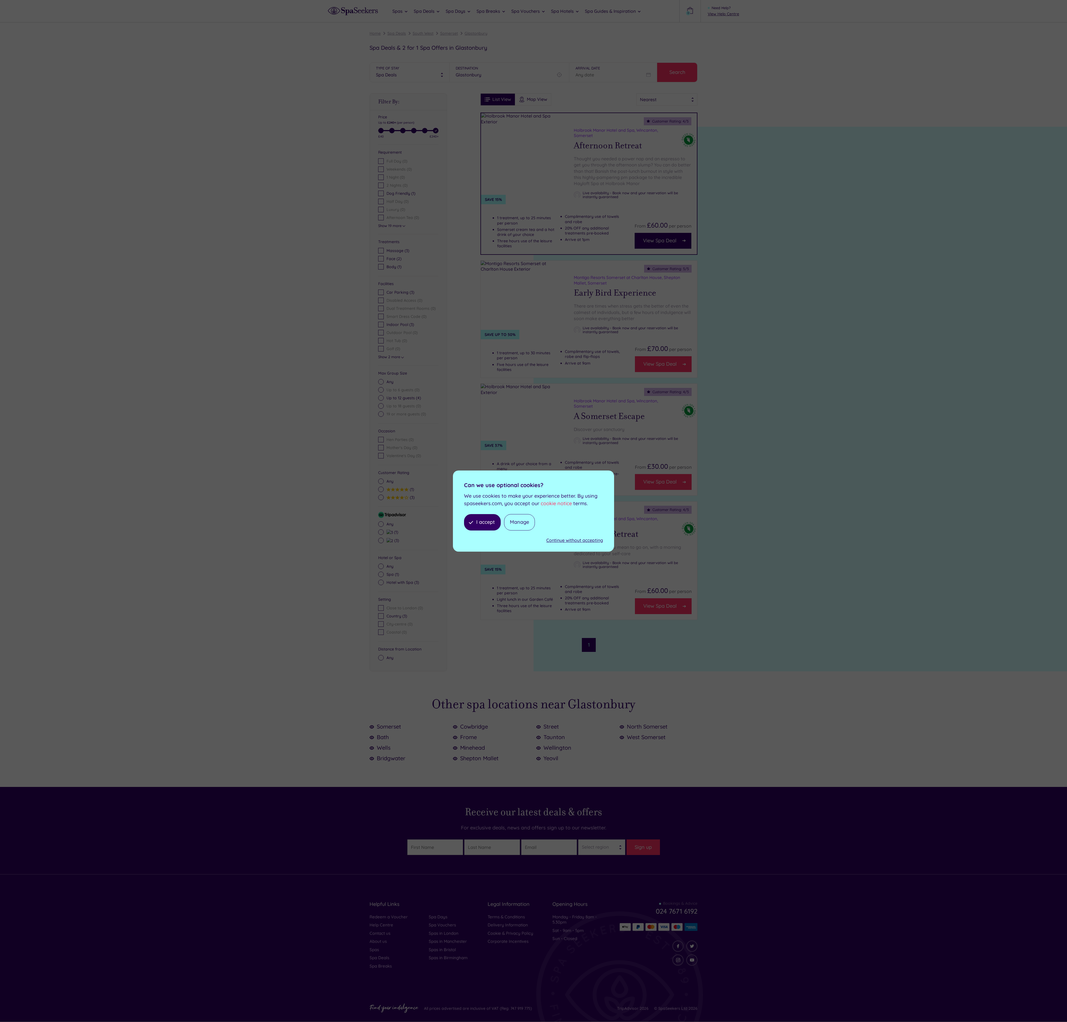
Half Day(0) (398, 201)
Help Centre (381, 925)
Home (375, 33)
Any (390, 381)
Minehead (472, 747)
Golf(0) (393, 348)
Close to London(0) (405, 607)
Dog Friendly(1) (401, 193)
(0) (403, 389)
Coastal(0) (397, 632)
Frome (468, 737)
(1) (394, 266)
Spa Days (438, 916)
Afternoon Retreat (608, 145)
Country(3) (397, 616)
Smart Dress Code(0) (407, 316)
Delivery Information (508, 925)
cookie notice (556, 503)
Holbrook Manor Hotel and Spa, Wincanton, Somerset (616, 133)
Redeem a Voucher (389, 916)
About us (378, 941)
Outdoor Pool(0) (402, 332)
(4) (404, 397)
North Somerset (647, 726)
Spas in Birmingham (448, 957)
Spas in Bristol (442, 949)
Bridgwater (391, 758)
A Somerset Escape (609, 416)
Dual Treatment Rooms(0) (411, 308)
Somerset (449, 33)
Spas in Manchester (448, 941)
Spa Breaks (381, 966)
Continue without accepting (574, 540)
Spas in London (443, 933)
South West (423, 33)
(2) (394, 258)
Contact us (380, 933)
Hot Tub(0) (397, 340)
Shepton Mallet (479, 758)
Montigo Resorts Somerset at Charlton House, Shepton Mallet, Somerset (627, 280)
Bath (383, 737)
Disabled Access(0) (404, 300)
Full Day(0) (397, 161)
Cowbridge (474, 726)
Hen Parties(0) (400, 439)
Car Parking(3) (400, 292)
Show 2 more (389, 357)
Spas (374, 949)
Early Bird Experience (615, 293)
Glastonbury (476, 33)
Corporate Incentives (508, 941)
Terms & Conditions (506, 916)
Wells (383, 747)
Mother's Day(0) (402, 447)
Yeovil (551, 758)
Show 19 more (390, 225)
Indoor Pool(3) (400, 324)
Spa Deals (396, 33)
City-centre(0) (400, 624)
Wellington (557, 747)
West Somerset (646, 737)
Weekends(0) (399, 169)
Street (551, 726)
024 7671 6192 (676, 911)
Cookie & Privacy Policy (510, 933)
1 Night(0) (396, 177)
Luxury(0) (396, 209)
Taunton (554, 737)
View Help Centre (723, 13)
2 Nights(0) (397, 185)
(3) (398, 250)
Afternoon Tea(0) (403, 217)
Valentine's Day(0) (404, 455)
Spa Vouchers (442, 925)
